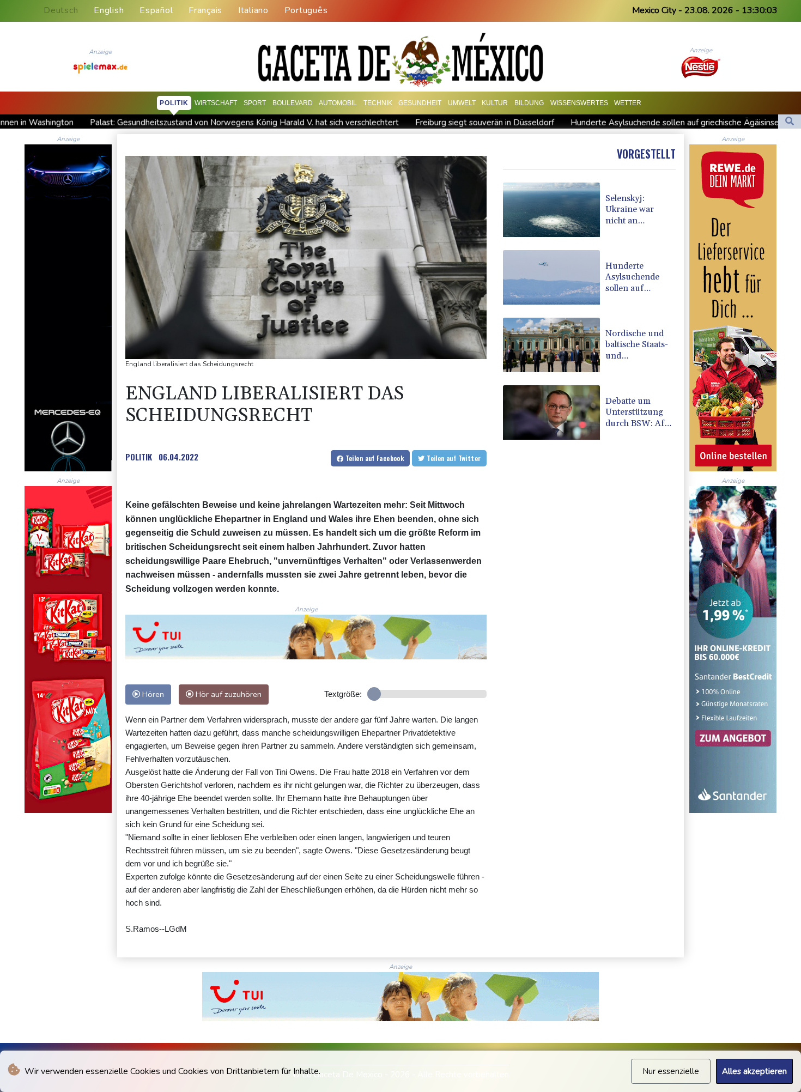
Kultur (495, 103)
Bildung (529, 103)
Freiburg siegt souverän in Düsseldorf (388, 122)
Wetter (627, 103)
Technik (377, 103)
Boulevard (292, 103)
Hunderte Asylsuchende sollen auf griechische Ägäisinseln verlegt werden (612, 122)
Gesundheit (419, 103)
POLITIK (138, 457)
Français (205, 10)
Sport (255, 103)
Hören (152, 694)
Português (306, 10)
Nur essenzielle (670, 1071)
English (109, 10)
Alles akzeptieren (754, 1071)
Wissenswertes (579, 103)
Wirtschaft (216, 103)
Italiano (253, 10)
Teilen (373, 458)
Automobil (338, 103)
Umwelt (462, 103)
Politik (174, 103)
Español (156, 10)
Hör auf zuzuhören (227, 694)
